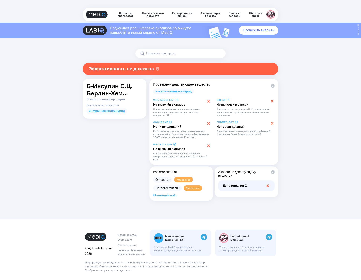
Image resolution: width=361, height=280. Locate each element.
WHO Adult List (164, 100)
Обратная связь (127, 234)
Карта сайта (124, 239)
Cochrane (160, 122)
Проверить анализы (258, 30)
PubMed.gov (225, 122)
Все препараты (126, 244)
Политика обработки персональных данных (131, 252)
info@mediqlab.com (98, 248)
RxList (221, 100)
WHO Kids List (162, 144)
